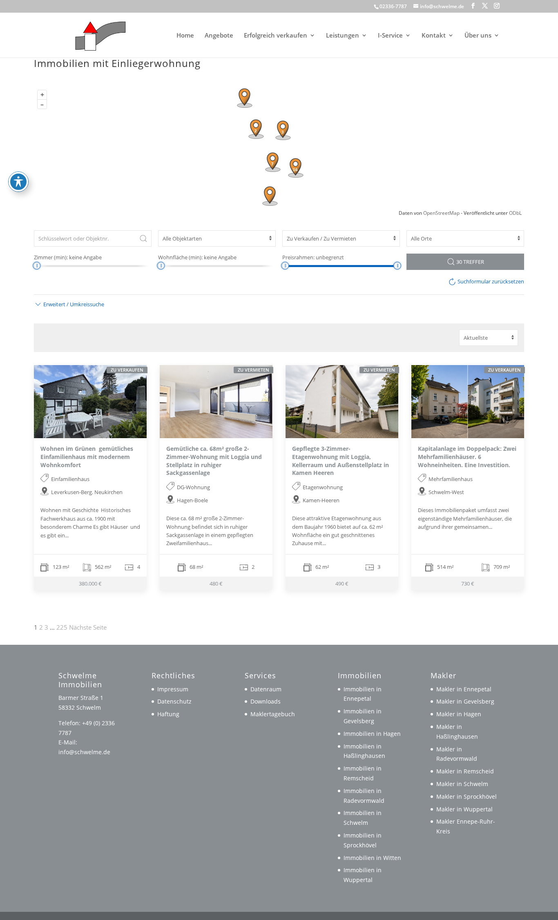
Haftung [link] (168, 714)
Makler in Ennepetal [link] (463, 689)
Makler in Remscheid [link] (465, 771)
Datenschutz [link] (174, 701)
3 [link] (46, 627)
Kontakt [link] (434, 35)
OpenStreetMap (441, 212)
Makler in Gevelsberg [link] (465, 701)
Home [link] (185, 35)
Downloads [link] (265, 701)
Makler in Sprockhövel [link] (466, 796)
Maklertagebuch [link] (272, 714)
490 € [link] (341, 583)
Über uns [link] (477, 35)
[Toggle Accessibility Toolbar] (18, 182)
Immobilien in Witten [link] (372, 858)
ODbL (515, 212)
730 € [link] (467, 583)
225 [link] (61, 627)
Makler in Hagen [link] (458, 714)
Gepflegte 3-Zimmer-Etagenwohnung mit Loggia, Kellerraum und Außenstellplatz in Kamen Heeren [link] (340, 461)
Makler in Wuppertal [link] (464, 809)
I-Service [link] (390, 35)
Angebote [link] (219, 35)
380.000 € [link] (90, 583)
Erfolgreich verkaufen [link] (275, 35)
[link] (97, 34)
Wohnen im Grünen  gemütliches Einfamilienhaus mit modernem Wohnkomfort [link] (86, 456)
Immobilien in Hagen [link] (372, 733)
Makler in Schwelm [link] (462, 784)
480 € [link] (216, 583)
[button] (473, 6)
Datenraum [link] (265, 689)
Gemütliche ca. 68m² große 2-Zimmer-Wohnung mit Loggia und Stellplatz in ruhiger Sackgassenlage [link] (214, 461)
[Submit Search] (143, 238)
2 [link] (41, 627)
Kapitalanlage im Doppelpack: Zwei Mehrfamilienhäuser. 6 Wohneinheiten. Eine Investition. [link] (467, 456)
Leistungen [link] (342, 35)
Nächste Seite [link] (88, 627)
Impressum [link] (172, 689)
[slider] (36, 266)
